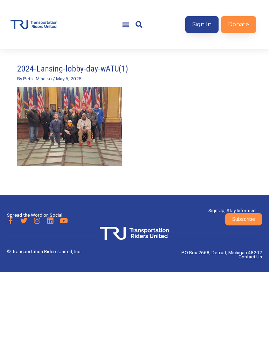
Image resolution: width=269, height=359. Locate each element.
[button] (125, 25)
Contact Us (250, 256)
